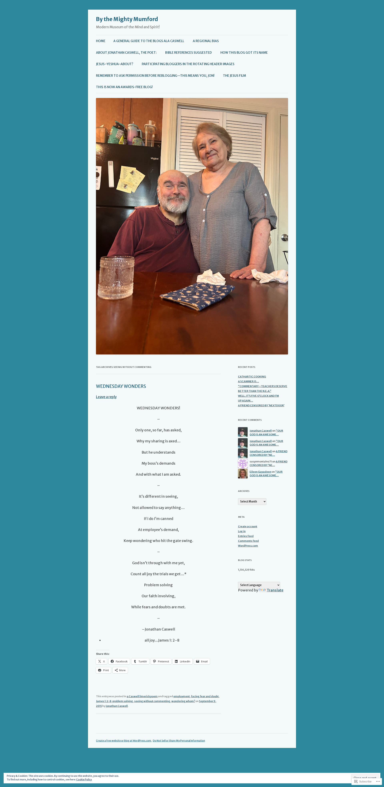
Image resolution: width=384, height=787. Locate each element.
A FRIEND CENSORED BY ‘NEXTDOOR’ (261, 405)
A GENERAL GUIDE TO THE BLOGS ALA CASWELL (148, 41)
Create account (247, 526)
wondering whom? (183, 701)
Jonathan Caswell (117, 706)
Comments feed (248, 541)
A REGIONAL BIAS (206, 41)
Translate (275, 590)
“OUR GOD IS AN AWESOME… (266, 432)
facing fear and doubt (205, 696)
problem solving (122, 701)
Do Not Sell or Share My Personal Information (179, 740)
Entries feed (246, 536)
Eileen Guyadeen (260, 471)
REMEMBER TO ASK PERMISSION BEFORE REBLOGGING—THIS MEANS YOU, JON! (155, 76)
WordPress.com (248, 545)
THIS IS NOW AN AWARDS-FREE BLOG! (124, 87)
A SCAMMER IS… (248, 381)
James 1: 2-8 (103, 701)
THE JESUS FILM (234, 76)
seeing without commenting (152, 701)
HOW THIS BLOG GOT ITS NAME (244, 52)
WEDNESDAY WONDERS (121, 386)
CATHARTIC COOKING (252, 376)
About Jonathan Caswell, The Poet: (126, 52)
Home (100, 41)
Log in (242, 531)
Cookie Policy (84, 779)
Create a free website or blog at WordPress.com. (124, 740)
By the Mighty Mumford (127, 19)
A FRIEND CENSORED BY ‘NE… (268, 453)
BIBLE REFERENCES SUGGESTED (188, 52)
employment (181, 696)
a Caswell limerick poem (142, 696)
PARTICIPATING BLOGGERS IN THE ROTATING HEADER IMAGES (188, 64)
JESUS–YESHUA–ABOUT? (114, 64)
